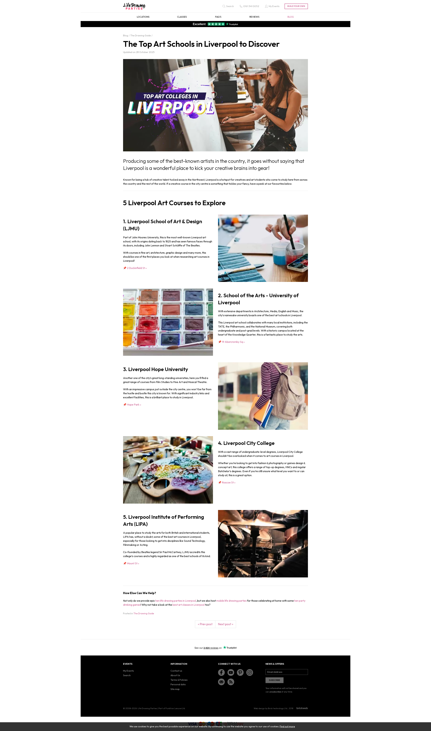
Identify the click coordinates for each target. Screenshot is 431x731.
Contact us (176, 670)
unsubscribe (275, 691)
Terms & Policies (179, 679)
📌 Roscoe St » (226, 482)
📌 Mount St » (131, 563)
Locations (143, 16)
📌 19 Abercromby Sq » (231, 341)
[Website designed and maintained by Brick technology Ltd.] (302, 708)
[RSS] (231, 682)
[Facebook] (221, 672)
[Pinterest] (240, 672)
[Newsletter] (221, 682)
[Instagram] (249, 672)
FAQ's (218, 16)
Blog (291, 16)
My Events (128, 670)
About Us (175, 675)
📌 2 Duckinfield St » (135, 268)
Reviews (254, 16)
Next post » (225, 624)
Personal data (178, 684)
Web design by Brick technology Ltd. (271, 708)
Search (127, 675)
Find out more (287, 726)
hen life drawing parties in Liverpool (175, 600)
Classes (182, 16)
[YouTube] (231, 672)
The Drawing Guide (144, 613)
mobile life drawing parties (231, 600)
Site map (175, 689)
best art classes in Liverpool (189, 604)
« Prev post (205, 624)
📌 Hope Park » (132, 404)
